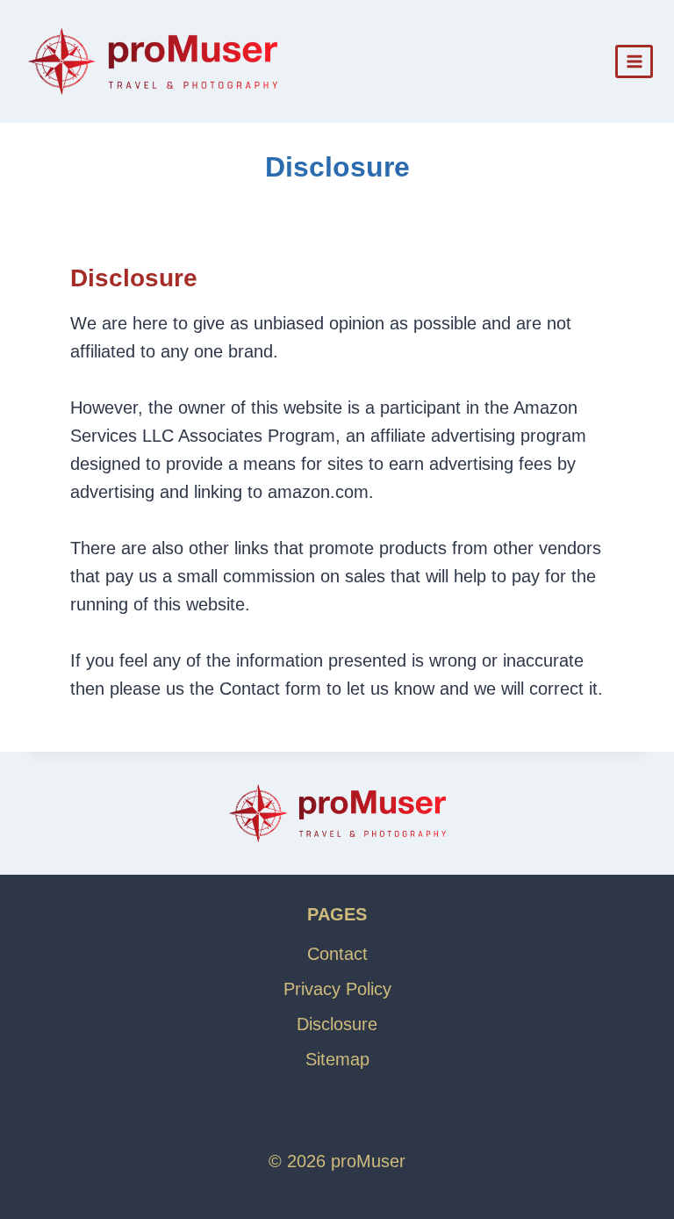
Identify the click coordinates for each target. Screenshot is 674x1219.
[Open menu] (634, 61)
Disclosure (337, 1024)
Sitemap (337, 1059)
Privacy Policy (337, 989)
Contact (337, 953)
